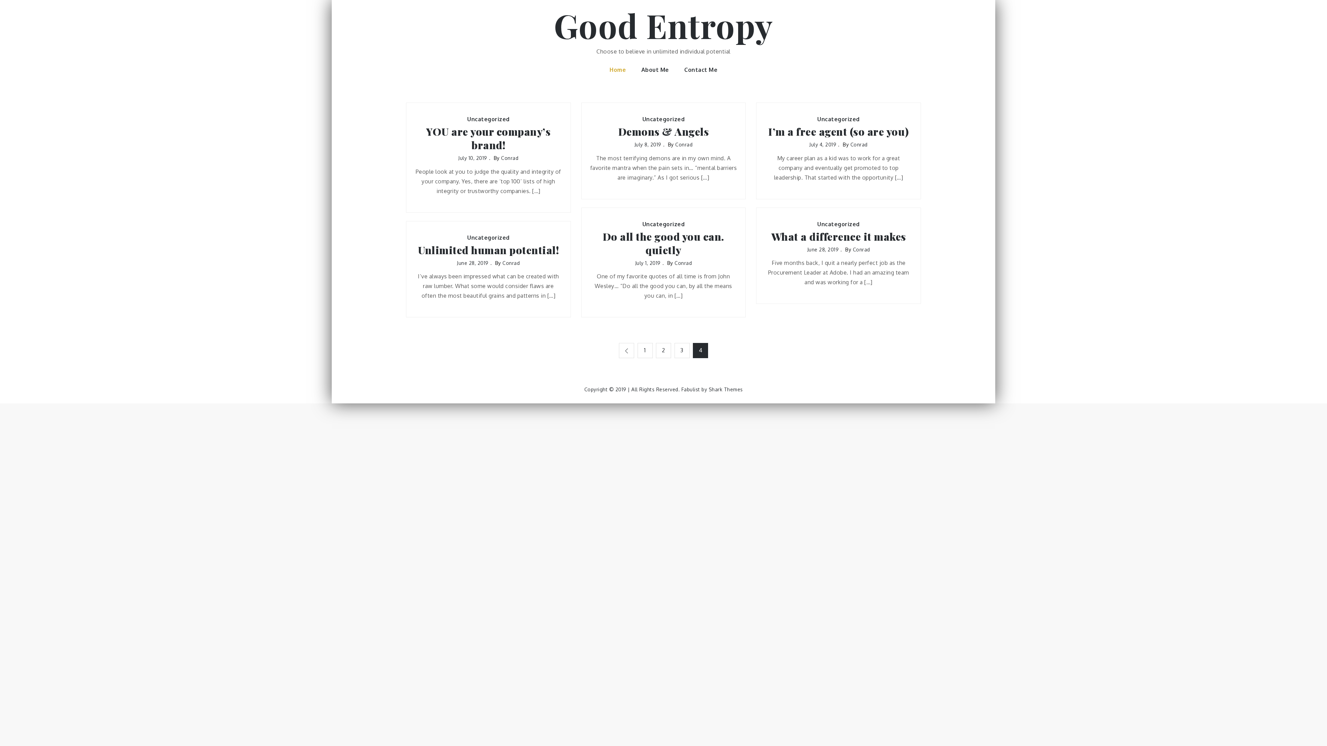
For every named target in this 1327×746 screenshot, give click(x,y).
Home (618, 69)
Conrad (509, 158)
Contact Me (700, 69)
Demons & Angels (663, 131)
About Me (655, 69)
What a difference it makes (838, 236)
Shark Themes (726, 389)
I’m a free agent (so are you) (838, 131)
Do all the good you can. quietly (663, 243)
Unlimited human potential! (488, 250)
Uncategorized (488, 119)
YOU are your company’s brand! (488, 138)
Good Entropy (663, 25)
